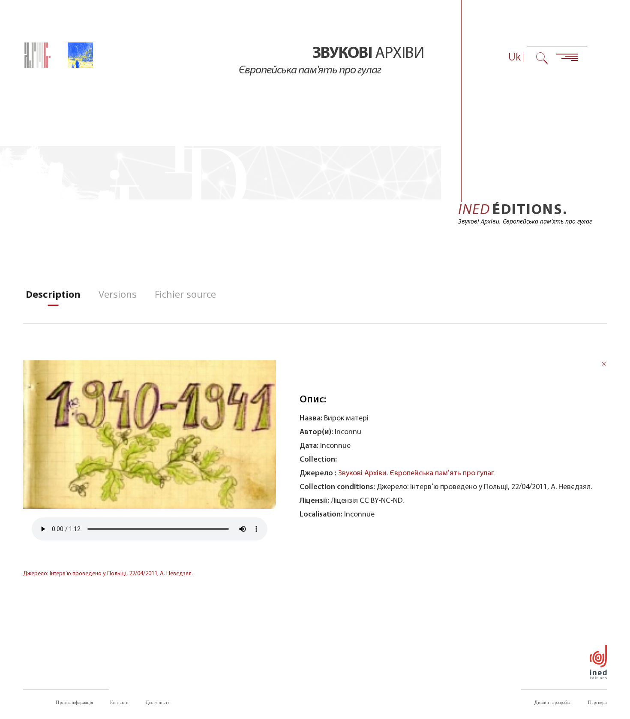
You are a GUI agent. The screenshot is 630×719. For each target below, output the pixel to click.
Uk (514, 57)
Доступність (157, 702)
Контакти (119, 702)
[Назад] (604, 364)
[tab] (53, 294)
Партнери (597, 702)
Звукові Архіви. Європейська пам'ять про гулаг (416, 473)
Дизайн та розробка (552, 702)
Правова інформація (74, 702)
